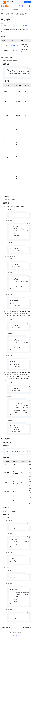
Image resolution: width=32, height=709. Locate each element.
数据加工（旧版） (7, 15)
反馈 (19, 635)
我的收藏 (27, 25)
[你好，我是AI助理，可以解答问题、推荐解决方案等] (23, 6)
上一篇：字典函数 (6, 627)
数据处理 (12, 13)
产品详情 (15, 25)
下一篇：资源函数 (26, 627)
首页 (2, 13)
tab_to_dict (14, 50)
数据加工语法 (15, 15)
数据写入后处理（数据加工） (22, 13)
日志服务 (7, 13)
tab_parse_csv (15, 45)
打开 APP (27, 2)
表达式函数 (22, 15)
